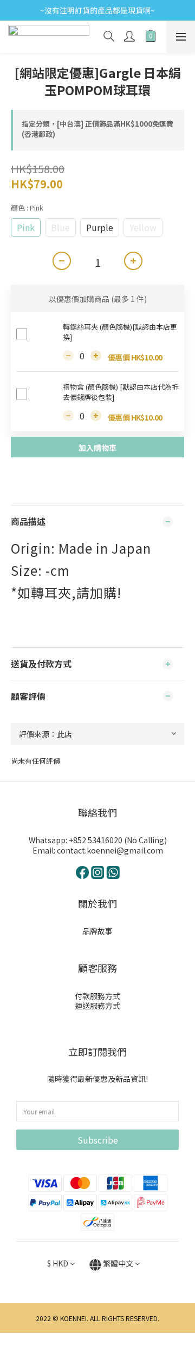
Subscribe (97, 1139)
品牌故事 (97, 930)
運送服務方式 (97, 1005)
